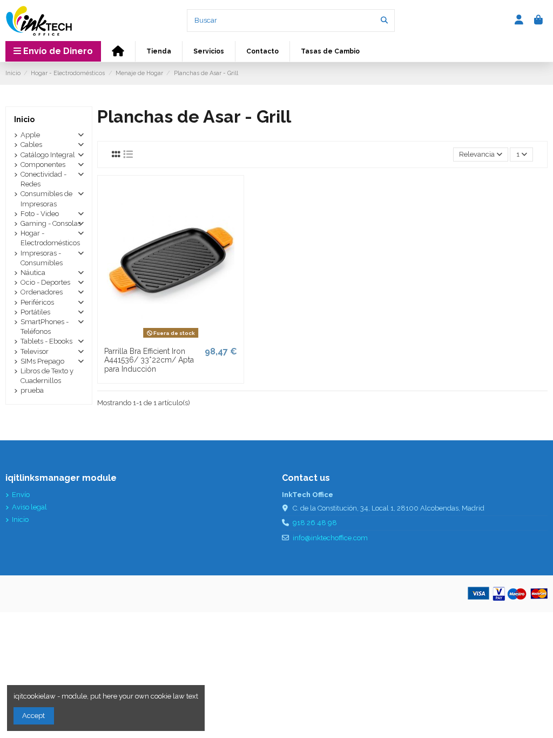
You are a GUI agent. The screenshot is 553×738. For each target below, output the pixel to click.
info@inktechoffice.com (330, 538)
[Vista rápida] (184, 338)
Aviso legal (29, 507)
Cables (31, 144)
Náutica (33, 273)
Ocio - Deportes (45, 282)
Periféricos (37, 302)
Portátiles (35, 312)
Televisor (35, 351)
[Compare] (170, 338)
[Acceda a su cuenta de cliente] (519, 20)
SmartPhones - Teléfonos (45, 327)
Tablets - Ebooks (46, 341)
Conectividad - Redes (43, 179)
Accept (33, 716)
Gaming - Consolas (51, 223)
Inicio (24, 119)
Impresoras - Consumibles (42, 258)
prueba (32, 390)
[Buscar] (384, 20)
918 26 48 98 (315, 523)
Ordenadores (42, 292)
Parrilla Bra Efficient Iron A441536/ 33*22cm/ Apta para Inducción (149, 360)
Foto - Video (40, 214)
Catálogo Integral (48, 155)
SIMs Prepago (42, 361)
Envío (21, 495)
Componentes (43, 164)
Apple (30, 135)
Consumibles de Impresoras (46, 198)
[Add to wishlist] (156, 338)
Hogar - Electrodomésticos (50, 238)
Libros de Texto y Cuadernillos (47, 376)
